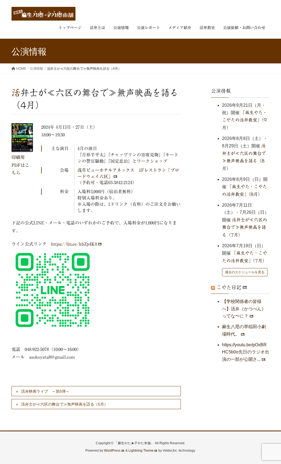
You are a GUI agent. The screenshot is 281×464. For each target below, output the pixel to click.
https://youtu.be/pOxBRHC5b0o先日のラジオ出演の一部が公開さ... (245, 352)
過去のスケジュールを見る (245, 272)
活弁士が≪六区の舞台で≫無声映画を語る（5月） (64, 404)
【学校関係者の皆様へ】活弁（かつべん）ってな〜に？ (244, 308)
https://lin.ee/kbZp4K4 (74, 244)
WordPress (112, 450)
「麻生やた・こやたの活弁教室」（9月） (244, 120)
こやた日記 (229, 287)
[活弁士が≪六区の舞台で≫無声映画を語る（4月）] (22, 138)
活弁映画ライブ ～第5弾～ (45, 391)
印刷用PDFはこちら (20, 165)
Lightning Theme (141, 450)
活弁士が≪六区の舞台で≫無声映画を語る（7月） (244, 227)
